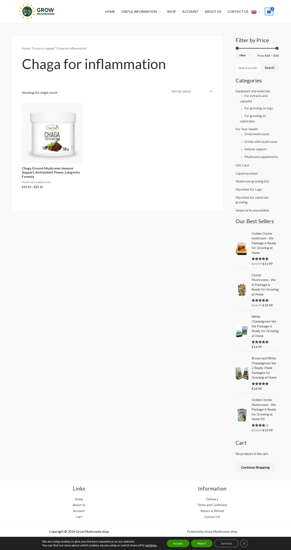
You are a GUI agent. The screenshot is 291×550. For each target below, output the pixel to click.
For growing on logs (258, 108)
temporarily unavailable (252, 210)
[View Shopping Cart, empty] (269, 12)
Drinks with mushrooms (260, 141)
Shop (171, 11)
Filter (242, 55)
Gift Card (242, 165)
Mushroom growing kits (252, 181)
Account (190, 11)
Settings (226, 543)
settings (151, 545)
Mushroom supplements (261, 157)
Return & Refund (212, 511)
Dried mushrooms (256, 134)
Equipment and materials (253, 91)
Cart (79, 517)
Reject (201, 543)
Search (269, 67)
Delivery (212, 499)
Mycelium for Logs (249, 189)
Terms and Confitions (212, 505)
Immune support (255, 149)
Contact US (238, 11)
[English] (256, 11)
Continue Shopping (255, 467)
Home (110, 11)
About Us (213, 11)
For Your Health (247, 129)
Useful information (139, 11)
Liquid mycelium (247, 173)
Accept (178, 543)
